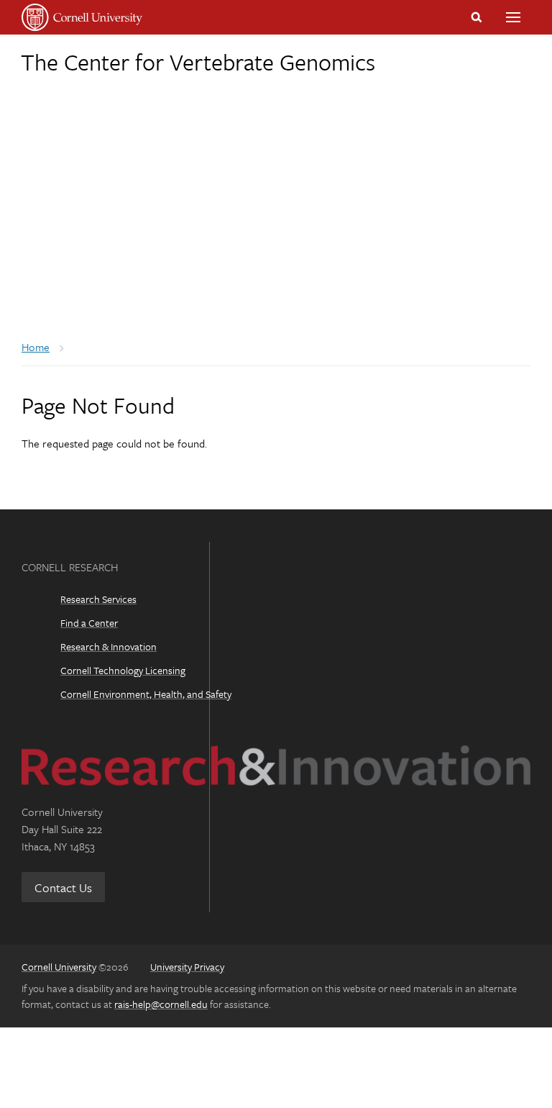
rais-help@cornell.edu (161, 1004)
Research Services (98, 599)
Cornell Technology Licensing (122, 670)
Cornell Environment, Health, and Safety (145, 693)
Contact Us (63, 887)
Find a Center (89, 622)
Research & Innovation (108, 646)
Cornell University (59, 966)
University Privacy (187, 966)
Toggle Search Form (476, 17)
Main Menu (513, 17)
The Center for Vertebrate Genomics (198, 61)
